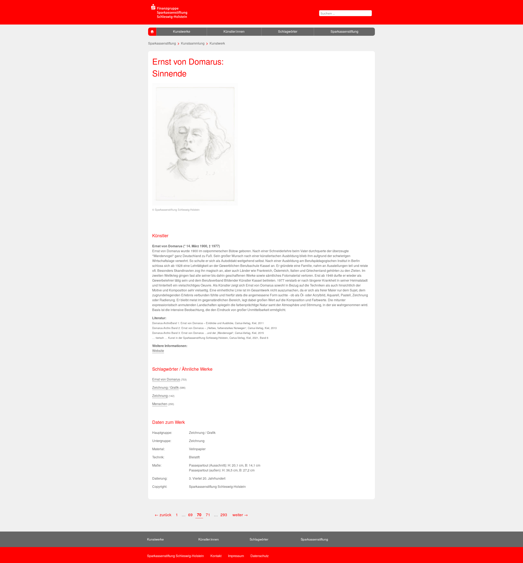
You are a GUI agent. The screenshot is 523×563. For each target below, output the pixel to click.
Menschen (159, 403)
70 (199, 514)
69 (190, 514)
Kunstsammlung (193, 43)
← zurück (163, 514)
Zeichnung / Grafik (165, 387)
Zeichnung (160, 395)
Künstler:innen (234, 31)
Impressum (236, 555)
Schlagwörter (287, 31)
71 (208, 514)
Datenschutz (259, 555)
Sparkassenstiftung (344, 31)
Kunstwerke (181, 31)
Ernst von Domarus (166, 379)
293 (224, 514)
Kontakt (215, 555)
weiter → (240, 514)
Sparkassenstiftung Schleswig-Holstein (175, 555)
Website (158, 350)
